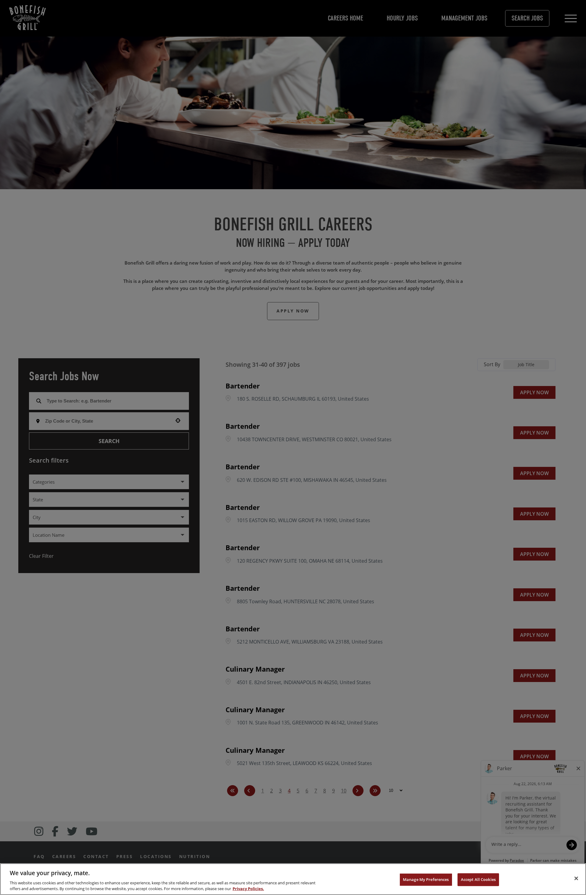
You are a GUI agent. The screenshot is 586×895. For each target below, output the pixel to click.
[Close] (576, 878)
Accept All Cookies (478, 879)
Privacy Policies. (248, 888)
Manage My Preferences (426, 879)
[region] (293, 879)
